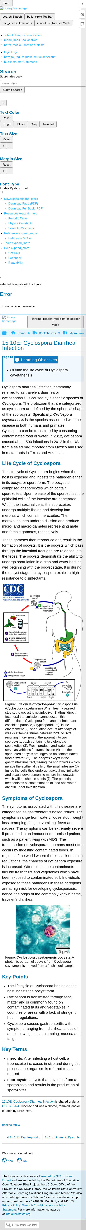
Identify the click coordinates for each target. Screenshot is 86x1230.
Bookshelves (47, 333)
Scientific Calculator (21, 228)
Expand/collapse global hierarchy (7, 333)
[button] (15, 257)
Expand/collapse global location (81, 331)
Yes (10, 1160)
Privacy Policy (11, 1205)
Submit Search (12, 89)
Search (8, 1225)
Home (21, 333)
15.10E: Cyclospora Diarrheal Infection (28, 1101)
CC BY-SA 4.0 (12, 1106)
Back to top (9, 1124)
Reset (6, 118)
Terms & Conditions (35, 1205)
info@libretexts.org (17, 1213)
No (25, 1160)
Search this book (11, 76)
